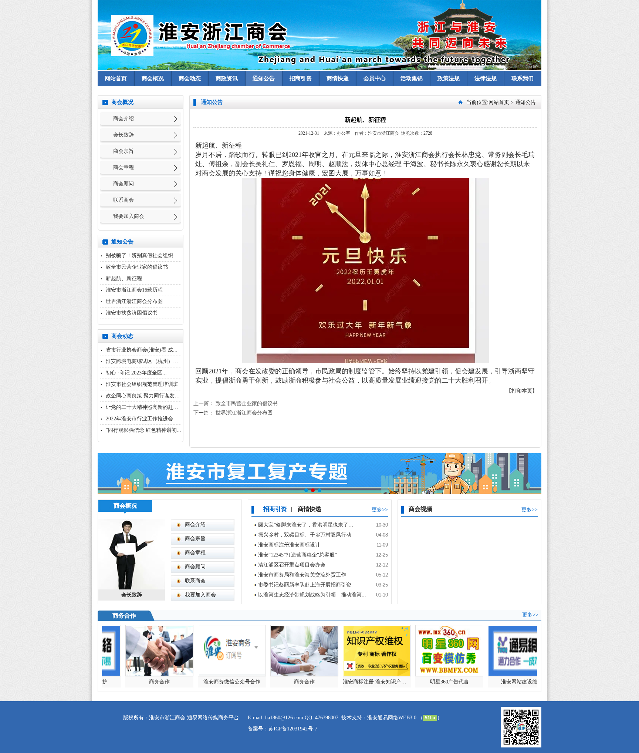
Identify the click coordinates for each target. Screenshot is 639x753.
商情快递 (338, 78)
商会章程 (123, 167)
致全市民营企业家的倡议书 (137, 267)
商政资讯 (227, 78)
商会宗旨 (123, 151)
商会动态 (190, 78)
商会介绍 (123, 118)
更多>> (380, 509)
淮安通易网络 (382, 717)
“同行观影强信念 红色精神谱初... (143, 430)
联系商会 (123, 200)
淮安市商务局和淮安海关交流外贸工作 (302, 575)
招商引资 (301, 78)
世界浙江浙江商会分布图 (134, 301)
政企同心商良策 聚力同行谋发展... (145, 396)
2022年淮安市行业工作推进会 (139, 418)
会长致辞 (123, 135)
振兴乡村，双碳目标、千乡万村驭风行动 (304, 535)
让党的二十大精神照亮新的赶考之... (147, 407)
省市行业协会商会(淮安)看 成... (142, 350)
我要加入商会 (128, 216)
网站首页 (116, 78)
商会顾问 (123, 183)
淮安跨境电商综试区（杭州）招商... (147, 361)
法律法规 (485, 78)
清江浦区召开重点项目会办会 (291, 565)
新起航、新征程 (124, 278)
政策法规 (448, 78)
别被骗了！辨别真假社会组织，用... (147, 255)
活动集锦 (411, 78)
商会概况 (153, 78)
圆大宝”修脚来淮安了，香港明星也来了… (306, 525)
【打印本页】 (521, 391)
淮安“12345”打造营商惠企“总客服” (297, 555)
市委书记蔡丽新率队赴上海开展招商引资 (304, 585)
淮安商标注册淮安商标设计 (289, 545)
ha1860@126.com (284, 717)
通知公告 (264, 78)
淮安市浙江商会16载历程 (134, 290)
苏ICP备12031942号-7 (292, 729)
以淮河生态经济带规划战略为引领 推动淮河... (312, 595)
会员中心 (375, 78)
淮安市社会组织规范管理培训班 (142, 384)
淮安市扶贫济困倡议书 (132, 313)
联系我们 (522, 78)
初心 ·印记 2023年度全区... (136, 373)
